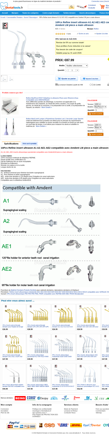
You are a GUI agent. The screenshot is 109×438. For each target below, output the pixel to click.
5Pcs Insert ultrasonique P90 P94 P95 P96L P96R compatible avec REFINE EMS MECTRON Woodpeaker (45, 294)
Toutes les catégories (30, 13)
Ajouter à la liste (102, 34)
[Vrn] (99, 400)
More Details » (46, 107)
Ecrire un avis (84, 34)
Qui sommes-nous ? (39, 413)
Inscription (4, 411)
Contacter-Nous (70, 413)
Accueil (5, 13)
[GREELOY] (65, 400)
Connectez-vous (97, 1)
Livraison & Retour (70, 411)
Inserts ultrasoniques (87, 13)
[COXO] (31, 400)
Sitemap (99, 413)
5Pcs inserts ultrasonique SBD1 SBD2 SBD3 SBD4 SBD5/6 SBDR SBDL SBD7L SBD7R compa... (38, 386)
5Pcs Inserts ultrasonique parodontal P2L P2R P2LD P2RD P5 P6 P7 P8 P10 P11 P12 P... (38, 356)
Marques (15, 13)
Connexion (5, 409)
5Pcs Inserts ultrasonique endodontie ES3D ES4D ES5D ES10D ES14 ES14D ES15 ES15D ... (63, 357)
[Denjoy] (42, 400)
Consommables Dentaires (15, 17)
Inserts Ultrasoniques (30, 17)
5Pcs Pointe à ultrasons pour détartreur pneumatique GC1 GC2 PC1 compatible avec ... (88, 386)
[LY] (88, 400)
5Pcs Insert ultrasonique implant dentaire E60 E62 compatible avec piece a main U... (13, 386)
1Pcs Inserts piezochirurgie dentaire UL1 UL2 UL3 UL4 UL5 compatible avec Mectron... (62, 326)
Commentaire (101, 411)
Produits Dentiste (30, 290)
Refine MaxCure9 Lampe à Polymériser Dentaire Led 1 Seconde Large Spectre (54, 119)
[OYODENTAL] (93, 425)
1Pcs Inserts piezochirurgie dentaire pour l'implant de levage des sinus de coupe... (13, 326)
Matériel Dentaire (17, 290)
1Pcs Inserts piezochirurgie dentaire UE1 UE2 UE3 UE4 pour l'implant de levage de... (87, 326)
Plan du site (5, 413)
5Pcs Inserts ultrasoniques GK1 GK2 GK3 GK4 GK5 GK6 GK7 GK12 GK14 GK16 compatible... (87, 356)
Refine (96, 29)
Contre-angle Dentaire (51, 13)
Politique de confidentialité (42, 409)
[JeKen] (54, 400)
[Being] (20, 400)
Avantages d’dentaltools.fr (41, 411)
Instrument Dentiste (56, 433)
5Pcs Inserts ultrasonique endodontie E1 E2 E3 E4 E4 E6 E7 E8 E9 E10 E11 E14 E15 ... (63, 386)
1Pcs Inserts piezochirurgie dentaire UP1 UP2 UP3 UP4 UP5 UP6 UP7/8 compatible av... (38, 326)
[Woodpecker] (76, 400)
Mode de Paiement (71, 409)
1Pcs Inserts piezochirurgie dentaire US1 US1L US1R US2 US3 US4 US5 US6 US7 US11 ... (13, 356)
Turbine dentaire (69, 13)
